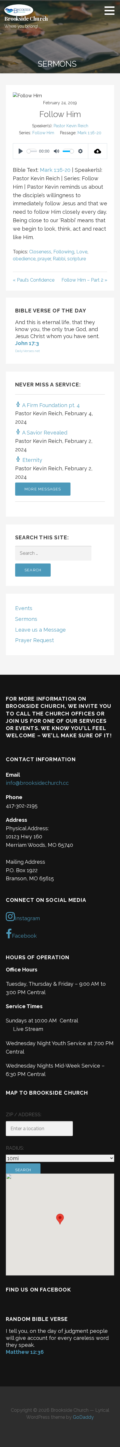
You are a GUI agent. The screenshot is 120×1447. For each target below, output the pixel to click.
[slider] (32, 151)
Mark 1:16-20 (89, 132)
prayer (44, 259)
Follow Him (43, 132)
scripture (76, 259)
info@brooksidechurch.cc (37, 783)
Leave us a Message (40, 630)
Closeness (40, 252)
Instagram (27, 918)
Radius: (15, 1148)
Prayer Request (34, 640)
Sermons (26, 619)
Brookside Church (25, 18)
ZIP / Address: (23, 1114)
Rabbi (59, 259)
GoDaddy (83, 1417)
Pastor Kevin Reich (71, 125)
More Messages (42, 489)
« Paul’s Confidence (33, 280)
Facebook (24, 936)
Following (63, 252)
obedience (24, 259)
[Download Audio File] (97, 151)
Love (81, 252)
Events (23, 608)
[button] (111, 10)
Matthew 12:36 (25, 1352)
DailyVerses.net (27, 351)
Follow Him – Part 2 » (84, 280)
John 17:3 (27, 343)
